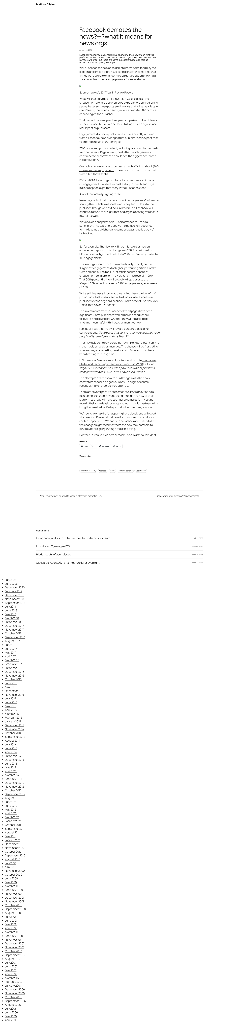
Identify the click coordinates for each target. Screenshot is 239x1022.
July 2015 (10, 698)
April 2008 (11, 928)
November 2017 (14, 629)
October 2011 (13, 825)
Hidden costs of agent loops (53, 554)
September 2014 (15, 737)
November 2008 (15, 901)
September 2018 (15, 603)
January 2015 (13, 721)
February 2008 (14, 936)
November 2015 (14, 695)
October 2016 (13, 679)
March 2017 (12, 660)
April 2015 (11, 710)
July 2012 (10, 802)
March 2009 (12, 886)
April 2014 (11, 752)
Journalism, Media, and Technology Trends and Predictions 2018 (117, 362)
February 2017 (13, 664)
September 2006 (15, 1001)
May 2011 (10, 836)
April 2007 (11, 974)
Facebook (103, 471)
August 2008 (13, 913)
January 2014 (13, 756)
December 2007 (15, 943)
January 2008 (13, 940)
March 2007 (12, 978)
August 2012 (12, 798)
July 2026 (11, 580)
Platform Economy (125, 471)
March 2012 (12, 817)
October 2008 (13, 905)
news (112, 471)
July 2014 (10, 744)
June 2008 (11, 920)
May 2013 (10, 767)
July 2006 (11, 1008)
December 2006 (15, 989)
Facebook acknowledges (103, 138)
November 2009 (15, 871)
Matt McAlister (45, 4)
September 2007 (15, 955)
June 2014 (11, 748)
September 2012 (15, 794)
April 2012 (11, 813)
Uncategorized (85, 456)
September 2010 (15, 855)
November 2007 (14, 947)
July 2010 (10, 863)
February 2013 (13, 779)
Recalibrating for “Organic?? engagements (177, 495)
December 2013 (14, 760)
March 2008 (12, 932)
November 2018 (14, 599)
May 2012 (10, 809)
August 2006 (13, 1005)
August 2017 (12, 641)
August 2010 (12, 859)
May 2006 (11, 1016)
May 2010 (10, 867)
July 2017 (10, 645)
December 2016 (14, 672)
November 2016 (14, 675)
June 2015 (11, 702)
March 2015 (12, 714)
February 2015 (13, 717)
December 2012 (14, 783)
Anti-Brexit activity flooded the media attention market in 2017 (71, 495)
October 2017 (13, 633)
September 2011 (15, 829)
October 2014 (13, 733)
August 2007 (13, 959)
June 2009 (11, 878)
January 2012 (13, 821)
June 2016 (11, 683)
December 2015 (14, 691)
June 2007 (11, 966)
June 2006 (11, 1012)
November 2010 (14, 848)
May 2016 (10, 687)
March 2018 (12, 618)
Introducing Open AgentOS (53, 546)
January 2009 (13, 894)
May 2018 (10, 614)
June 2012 (11, 806)
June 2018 (11, 610)
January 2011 (12, 840)
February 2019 (13, 591)
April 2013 (11, 771)
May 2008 (11, 924)
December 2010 (14, 844)
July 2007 (10, 962)
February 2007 (14, 982)
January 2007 (13, 985)
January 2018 (13, 622)
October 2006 (13, 997)
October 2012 (13, 790)
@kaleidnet (149, 435)
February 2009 (14, 890)
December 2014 (14, 725)
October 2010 (13, 851)
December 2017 (14, 626)
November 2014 (14, 729)
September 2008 (15, 909)
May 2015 (10, 706)
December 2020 (15, 587)
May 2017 (10, 652)
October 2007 (13, 951)
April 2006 (11, 1020)
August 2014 (12, 740)
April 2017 (10, 656)
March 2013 (12, 775)
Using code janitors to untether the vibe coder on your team (73, 538)
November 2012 (14, 786)
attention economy (88, 471)
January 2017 (13, 668)
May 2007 (10, 970)
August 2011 (12, 832)
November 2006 (15, 993)
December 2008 (15, 897)
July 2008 (11, 917)
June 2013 (11, 763)
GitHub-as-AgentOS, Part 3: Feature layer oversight (68, 562)
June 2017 (11, 649)
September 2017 (15, 637)
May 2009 (11, 882)
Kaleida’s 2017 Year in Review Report (111, 92)
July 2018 (10, 606)
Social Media (141, 471)
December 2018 (14, 595)
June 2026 (11, 584)
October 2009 (13, 874)
